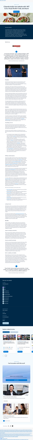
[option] (6, 332)
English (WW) (2, 437)
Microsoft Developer (4, 434)
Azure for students (2, 432)
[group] (9, 343)
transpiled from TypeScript (8, 164)
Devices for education (25, 430)
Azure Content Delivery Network (16, 161)
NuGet (14, 136)
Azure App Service (9, 197)
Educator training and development (19, 431)
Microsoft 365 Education (7, 431)
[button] (16, 12)
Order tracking (12, 430)
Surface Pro (5, 429)
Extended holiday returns (7, 430)
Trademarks (22, 439)
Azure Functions (9, 193)
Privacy (13, 439)
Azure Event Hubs (9, 191)
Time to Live (16, 183)
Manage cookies (16, 439)
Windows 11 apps (18, 429)
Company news (28, 435)
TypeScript (18, 142)
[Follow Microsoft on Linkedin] (12, 426)
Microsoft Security (5, 433)
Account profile (22, 429)
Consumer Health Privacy (3, 439)
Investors (4, 436)
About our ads (26, 439)
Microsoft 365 (13, 429)
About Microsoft (23, 435)
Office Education (12, 431)
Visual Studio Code (10, 148)
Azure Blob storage (15, 163)
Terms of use (19, 439)
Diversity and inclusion (8, 436)
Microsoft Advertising (20, 433)
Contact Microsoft (9, 439)
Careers (20, 435)
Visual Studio (17, 435)
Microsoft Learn (9, 434)
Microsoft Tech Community (23, 434)
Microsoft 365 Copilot (26, 433)
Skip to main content (3, 0)
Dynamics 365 (12, 433)
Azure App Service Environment (20, 213)
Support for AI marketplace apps (15, 434)
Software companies (12, 435)
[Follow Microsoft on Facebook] (10, 426)
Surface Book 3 (2, 429)
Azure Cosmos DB (7, 178)
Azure (9, 433)
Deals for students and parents (28, 431)
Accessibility (12, 436)
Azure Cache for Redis (9, 189)
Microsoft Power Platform (6, 435)
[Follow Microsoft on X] (8, 426)
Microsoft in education (19, 430)
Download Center (26, 429)
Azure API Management (12, 169)
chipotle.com (20, 159)
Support (15, 430)
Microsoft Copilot (9, 429)
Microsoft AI (1, 433)
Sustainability (16, 436)
